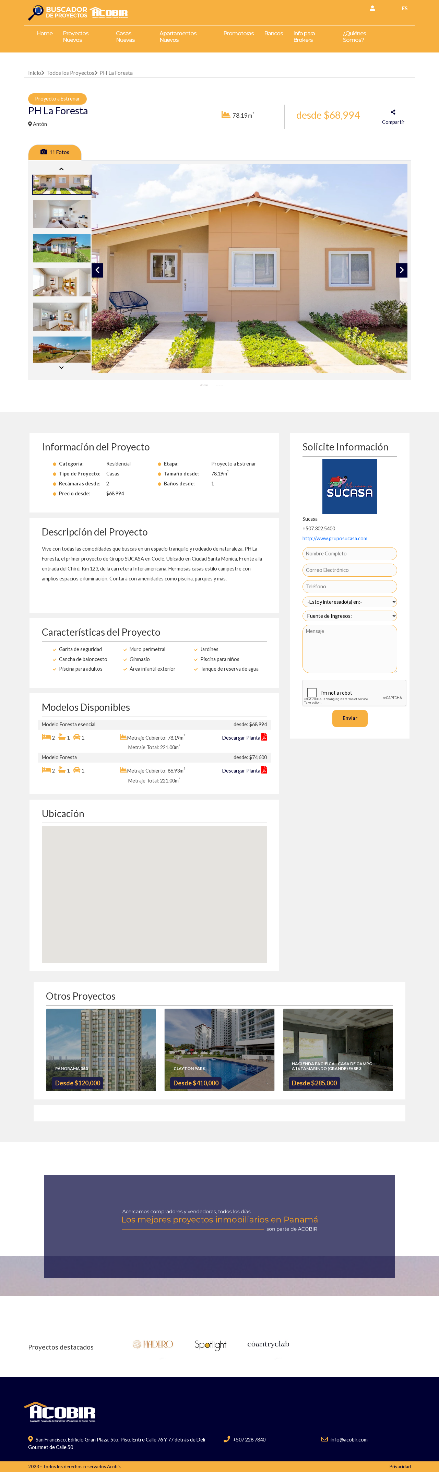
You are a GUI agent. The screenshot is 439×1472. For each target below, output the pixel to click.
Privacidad (400, 1466)
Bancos (273, 33)
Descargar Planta (241, 738)
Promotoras (238, 33)
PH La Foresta (116, 72)
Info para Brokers (304, 36)
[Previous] (62, 169)
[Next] (62, 368)
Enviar (350, 718)
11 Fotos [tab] (59, 152)
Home (44, 33)
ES (404, 8)
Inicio (34, 72)
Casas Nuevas (125, 36)
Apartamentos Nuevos (178, 36)
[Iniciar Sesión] (372, 8)
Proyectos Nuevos (75, 36)
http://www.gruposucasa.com (334, 538)
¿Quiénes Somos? (354, 36)
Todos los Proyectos (70, 72)
